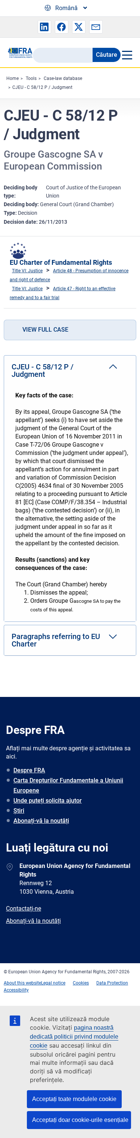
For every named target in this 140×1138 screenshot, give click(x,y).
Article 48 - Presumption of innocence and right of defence (69, 275)
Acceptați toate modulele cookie (74, 1099)
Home (12, 78)
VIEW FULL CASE (45, 329)
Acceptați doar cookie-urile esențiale (80, 1120)
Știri (18, 810)
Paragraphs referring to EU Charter (56, 640)
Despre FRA (29, 770)
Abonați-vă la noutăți (41, 820)
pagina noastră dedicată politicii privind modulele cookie (74, 1036)
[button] (44, 27)
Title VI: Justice (27, 270)
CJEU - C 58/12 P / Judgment (42, 87)
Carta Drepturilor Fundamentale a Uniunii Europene (68, 785)
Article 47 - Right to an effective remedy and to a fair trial (62, 293)
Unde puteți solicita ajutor (47, 800)
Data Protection (112, 983)
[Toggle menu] (127, 55)
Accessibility (16, 990)
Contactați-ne (23, 908)
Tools (31, 78)
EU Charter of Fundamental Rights (61, 262)
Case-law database (63, 78)
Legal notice (53, 983)
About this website (22, 983)
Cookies (81, 983)
